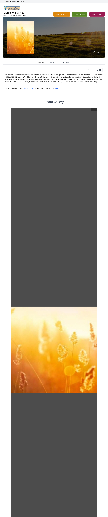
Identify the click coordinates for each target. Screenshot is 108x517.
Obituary (41, 62)
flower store (59, 88)
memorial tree (29, 88)
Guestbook (66, 62)
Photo (53, 62)
